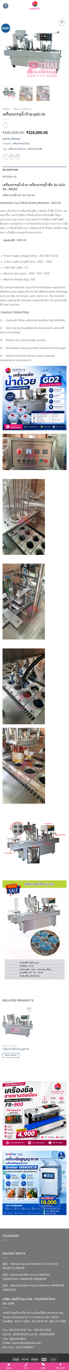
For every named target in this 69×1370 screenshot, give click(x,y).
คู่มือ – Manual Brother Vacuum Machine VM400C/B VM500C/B (33, 1287)
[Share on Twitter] (11, 156)
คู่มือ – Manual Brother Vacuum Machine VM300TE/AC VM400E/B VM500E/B (26, 1276)
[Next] (61, 50)
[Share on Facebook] (5, 156)
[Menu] (5, 6)
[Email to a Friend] (17, 156)
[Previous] (8, 50)
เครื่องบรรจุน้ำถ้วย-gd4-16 (16, 1049)
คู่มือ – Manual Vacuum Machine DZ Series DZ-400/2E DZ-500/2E (31, 1266)
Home (6, 109)
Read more (11, 1055)
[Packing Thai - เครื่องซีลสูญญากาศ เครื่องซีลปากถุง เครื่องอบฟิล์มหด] (34, 6)
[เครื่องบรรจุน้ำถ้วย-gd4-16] (18, 1024)
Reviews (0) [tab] (9, 177)
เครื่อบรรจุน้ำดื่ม (34, 149)
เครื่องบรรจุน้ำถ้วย (22, 109)
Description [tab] (10, 170)
